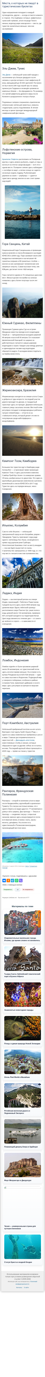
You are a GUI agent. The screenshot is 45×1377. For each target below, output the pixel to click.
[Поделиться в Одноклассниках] (8, 880)
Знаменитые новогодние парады (18, 1010)
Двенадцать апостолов (25, 740)
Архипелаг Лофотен (10, 159)
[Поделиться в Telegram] (12, 880)
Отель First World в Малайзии (17, 1077)
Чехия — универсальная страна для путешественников (20, 1227)
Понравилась (8, 889)
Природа (4, 868)
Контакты (19, 1287)
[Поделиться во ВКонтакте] (4, 880)
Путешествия (33, 866)
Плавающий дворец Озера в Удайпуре (21, 1146)
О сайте (26, 1287)
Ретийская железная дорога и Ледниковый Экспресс (17, 1111)
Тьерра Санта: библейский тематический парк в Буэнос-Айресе (22, 975)
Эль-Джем (6, 74)
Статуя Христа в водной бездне (18, 1262)
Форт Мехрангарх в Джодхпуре (17, 1180)
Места (27, 866)
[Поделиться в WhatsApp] (16, 880)
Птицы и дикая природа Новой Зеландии (22, 1043)
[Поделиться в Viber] (20, 880)
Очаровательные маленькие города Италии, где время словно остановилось (22, 939)
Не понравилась (28, 889)
